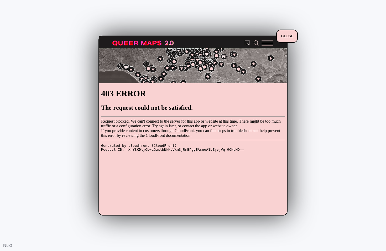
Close (287, 36)
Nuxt (7, 245)
